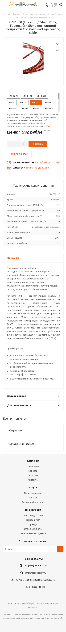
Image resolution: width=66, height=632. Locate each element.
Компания (33, 460)
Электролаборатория (33, 502)
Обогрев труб (15, 430)
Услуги (33, 487)
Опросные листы (33, 529)
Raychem (55, 199)
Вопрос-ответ (33, 520)
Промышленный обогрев (21, 444)
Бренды (33, 524)
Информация (33, 509)
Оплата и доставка (33, 515)
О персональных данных (33, 533)
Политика (33, 475)
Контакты (33, 480)
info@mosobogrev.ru (35, 573)
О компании (33, 466)
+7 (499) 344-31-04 (36, 565)
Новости (33, 471)
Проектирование (33, 493)
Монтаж (33, 497)
